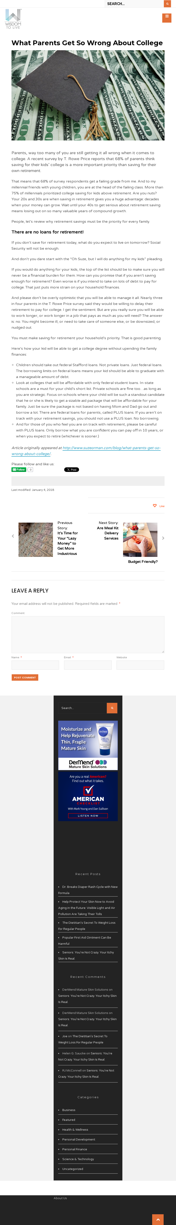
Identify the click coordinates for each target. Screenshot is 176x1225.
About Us (60, 1198)
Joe (64, 1036)
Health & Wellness (75, 1130)
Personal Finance (74, 1149)
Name (16, 657)
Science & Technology (78, 1159)
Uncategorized (72, 1169)
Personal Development (78, 1139)
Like (162, 506)
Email (69, 657)
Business (68, 1110)
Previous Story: (68, 538)
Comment (18, 613)
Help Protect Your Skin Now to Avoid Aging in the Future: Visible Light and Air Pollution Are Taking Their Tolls (86, 908)
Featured (68, 1120)
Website (121, 657)
